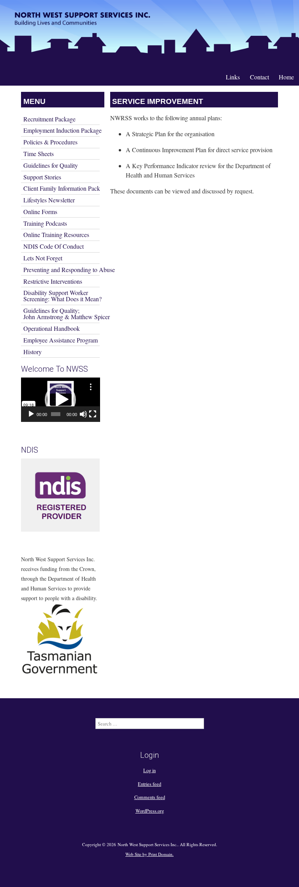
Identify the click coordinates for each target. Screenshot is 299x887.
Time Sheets (38, 153)
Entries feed (149, 784)
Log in (149, 770)
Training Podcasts (45, 223)
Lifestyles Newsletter (49, 200)
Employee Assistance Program (60, 340)
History (32, 352)
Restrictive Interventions (52, 281)
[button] (60, 399)
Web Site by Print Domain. (149, 854)
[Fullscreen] (93, 414)
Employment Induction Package (61, 130)
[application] (60, 400)
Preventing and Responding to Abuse (61, 269)
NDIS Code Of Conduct (53, 246)
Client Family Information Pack (61, 188)
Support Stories (42, 177)
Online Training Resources (56, 234)
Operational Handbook (51, 328)
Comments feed (149, 797)
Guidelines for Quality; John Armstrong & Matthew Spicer (61, 313)
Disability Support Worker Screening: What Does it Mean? (61, 295)
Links (233, 77)
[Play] (31, 414)
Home (286, 77)
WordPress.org (149, 811)
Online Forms (40, 211)
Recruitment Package (49, 119)
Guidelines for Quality (50, 165)
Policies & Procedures (50, 142)
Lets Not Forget (42, 258)
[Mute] (83, 414)
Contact (259, 77)
